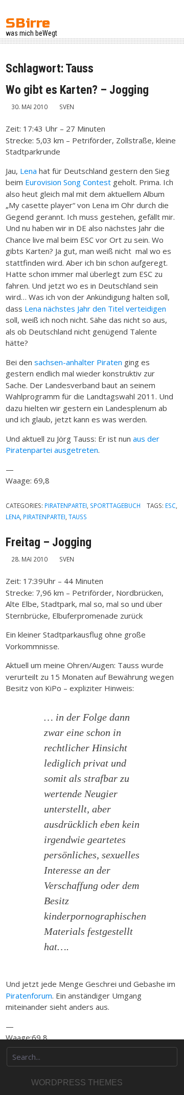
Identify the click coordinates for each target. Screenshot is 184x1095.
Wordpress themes (77, 1082)
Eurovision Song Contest (68, 182)
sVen (66, 107)
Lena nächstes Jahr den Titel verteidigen (95, 308)
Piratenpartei (65, 505)
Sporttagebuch (115, 505)
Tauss (77, 517)
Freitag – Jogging (48, 542)
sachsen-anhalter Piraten (78, 362)
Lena (28, 171)
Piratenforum (29, 995)
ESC (170, 505)
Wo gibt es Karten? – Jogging (77, 90)
